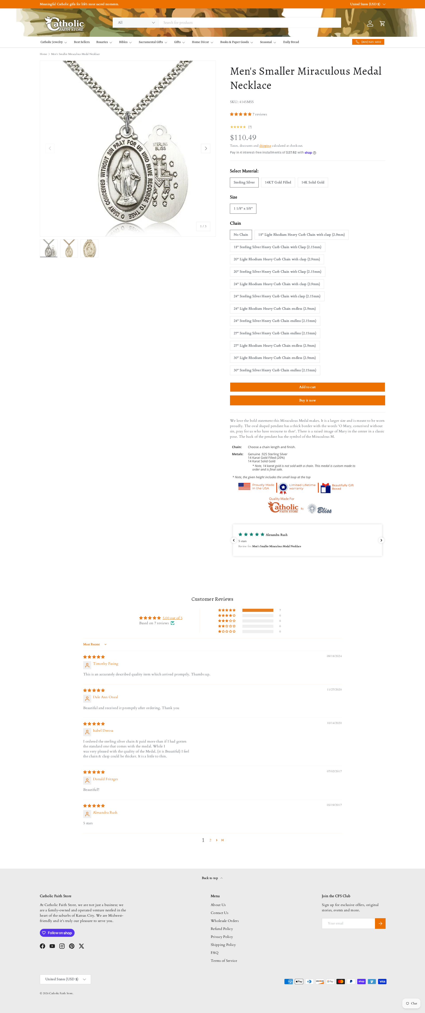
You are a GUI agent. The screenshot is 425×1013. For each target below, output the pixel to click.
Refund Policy (222, 928)
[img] (94, 657)
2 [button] (210, 840)
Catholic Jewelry (52, 42)
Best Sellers (82, 42)
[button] (241, 114)
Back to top (210, 878)
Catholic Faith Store (60, 993)
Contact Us (219, 912)
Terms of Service (224, 960)
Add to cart (307, 387)
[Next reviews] (381, 540)
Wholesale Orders (225, 920)
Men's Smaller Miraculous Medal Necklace (75, 54)
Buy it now (307, 400)
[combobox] (227, 22)
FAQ (214, 952)
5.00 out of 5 (172, 618)
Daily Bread (291, 42)
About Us (218, 904)
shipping (265, 146)
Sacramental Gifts (151, 42)
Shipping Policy (223, 944)
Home (43, 54)
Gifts (177, 42)
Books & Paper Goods (234, 42)
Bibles (123, 42)
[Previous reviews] (234, 540)
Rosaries (102, 42)
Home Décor (200, 42)
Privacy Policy (222, 936)
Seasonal (266, 42)
